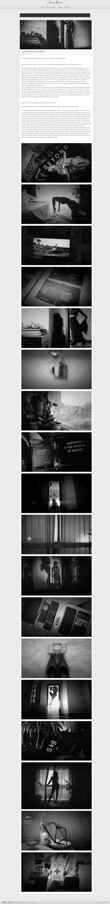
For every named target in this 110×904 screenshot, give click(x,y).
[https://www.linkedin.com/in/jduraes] (8, 903)
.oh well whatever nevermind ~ (33, 51)
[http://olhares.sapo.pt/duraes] (10, 903)
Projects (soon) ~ (51, 7)
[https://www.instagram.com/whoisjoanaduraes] (5, 903)
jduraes (28, 53)
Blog (42, 7)
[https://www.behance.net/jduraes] (6, 903)
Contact (66, 7)
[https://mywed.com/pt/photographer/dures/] (11, 903)
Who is (60, 7)
